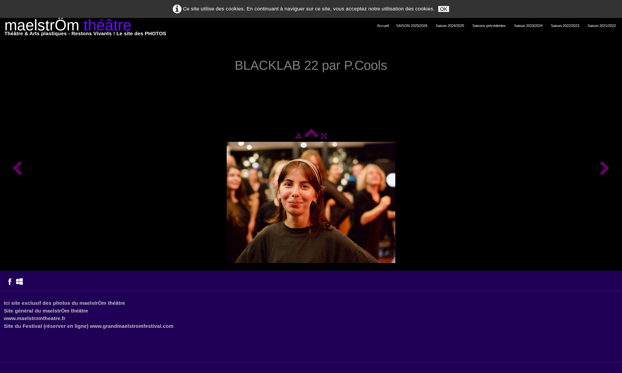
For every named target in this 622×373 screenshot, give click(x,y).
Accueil (383, 26)
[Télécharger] (298, 136)
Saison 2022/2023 (565, 26)
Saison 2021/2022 (602, 26)
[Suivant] (604, 168)
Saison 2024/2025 (450, 26)
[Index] (311, 136)
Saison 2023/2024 (529, 26)
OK (443, 9)
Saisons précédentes (489, 26)
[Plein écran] (324, 136)
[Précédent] (17, 168)
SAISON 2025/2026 (412, 26)
